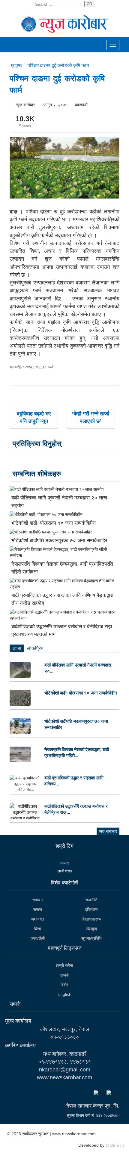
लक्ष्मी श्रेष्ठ (65, 871)
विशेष (64, 984)
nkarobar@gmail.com (64, 1070)
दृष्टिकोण (91, 909)
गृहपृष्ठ (17, 65)
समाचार (37, 899)
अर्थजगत (37, 919)
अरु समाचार (108, 831)
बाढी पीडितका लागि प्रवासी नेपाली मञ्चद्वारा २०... (77, 667)
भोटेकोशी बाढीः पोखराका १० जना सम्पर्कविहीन (53, 523)
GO (89, 4)
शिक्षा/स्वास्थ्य (91, 919)
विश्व (37, 928)
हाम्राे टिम (65, 846)
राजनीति (91, 899)
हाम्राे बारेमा (64, 965)
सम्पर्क (64, 975)
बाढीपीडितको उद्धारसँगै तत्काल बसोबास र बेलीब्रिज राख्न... (76, 809)
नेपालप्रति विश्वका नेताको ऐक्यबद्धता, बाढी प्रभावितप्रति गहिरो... (76, 752)
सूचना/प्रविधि (91, 938)
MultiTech (115, 1145)
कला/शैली (38, 938)
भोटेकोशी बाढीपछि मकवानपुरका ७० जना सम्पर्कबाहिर (59, 540)
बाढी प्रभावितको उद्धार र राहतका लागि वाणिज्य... (74, 780)
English (64, 994)
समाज (37, 909)
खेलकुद (91, 928)
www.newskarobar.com (64, 1077)
